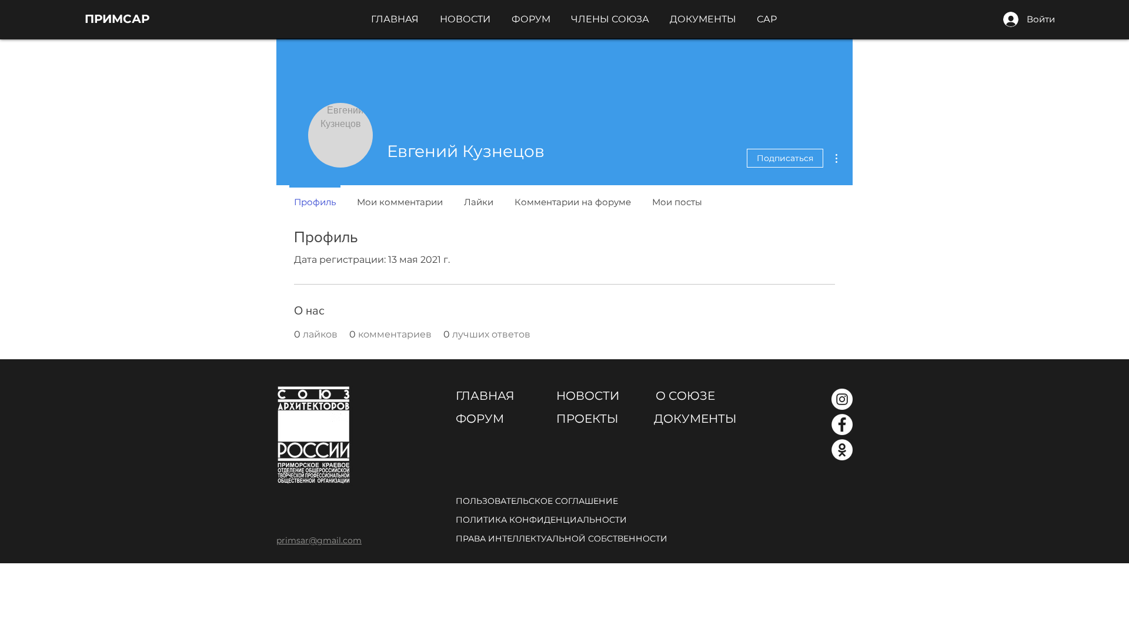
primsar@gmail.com (319, 540)
